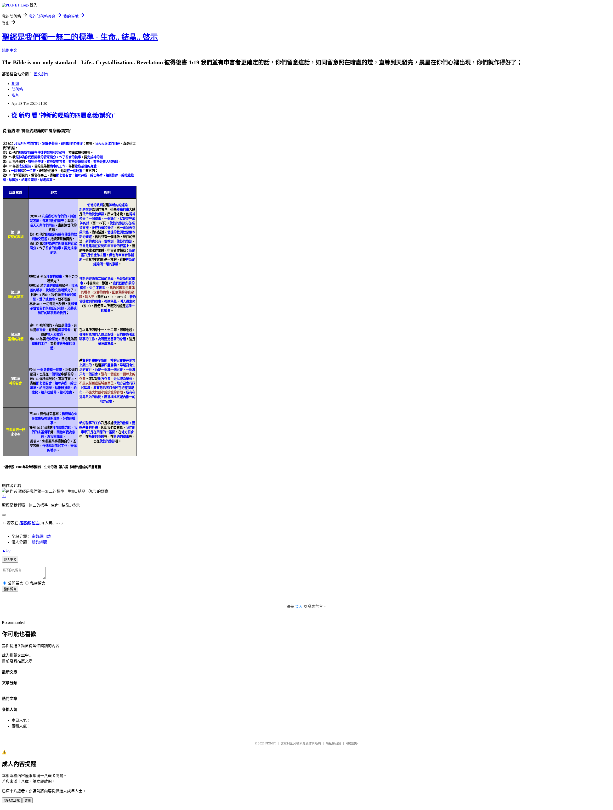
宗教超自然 (41, 536)
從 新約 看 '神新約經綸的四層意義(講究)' (63, 115)
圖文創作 (41, 74)
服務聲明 (352, 743)
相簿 (15, 84)
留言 (36, 523)
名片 (15, 95)
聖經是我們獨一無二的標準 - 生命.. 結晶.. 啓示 (80, 37)
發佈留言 (10, 589)
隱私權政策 (333, 743)
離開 (27, 800)
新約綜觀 (39, 542)
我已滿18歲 (12, 800)
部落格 (17, 89)
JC (4, 496)
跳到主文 (9, 50)
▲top (6, 550)
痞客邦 (25, 523)
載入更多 (10, 560)
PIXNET (270, 743)
